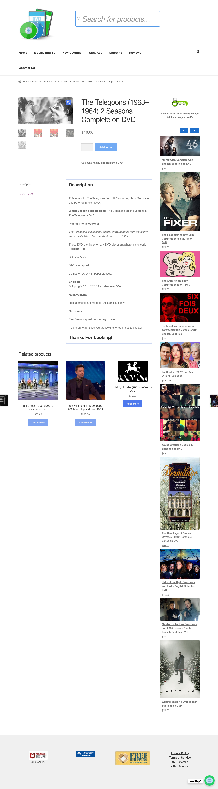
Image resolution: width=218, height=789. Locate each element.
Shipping (115, 52)
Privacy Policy (180, 753)
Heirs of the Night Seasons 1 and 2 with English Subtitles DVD (178, 586)
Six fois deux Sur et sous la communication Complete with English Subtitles (179, 329)
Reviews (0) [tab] (25, 194)
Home (23, 52)
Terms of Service (180, 757)
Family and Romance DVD (46, 81)
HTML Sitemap (179, 766)
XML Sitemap (179, 762)
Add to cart (106, 147)
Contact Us (27, 68)
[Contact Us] (209, 780)
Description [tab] (25, 184)
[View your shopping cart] (180, 49)
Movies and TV (45, 52)
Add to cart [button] (38, 422)
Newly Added (72, 52)
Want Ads (95, 52)
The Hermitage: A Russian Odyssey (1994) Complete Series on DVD (177, 536)
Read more (132, 403)
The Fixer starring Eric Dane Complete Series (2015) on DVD (178, 238)
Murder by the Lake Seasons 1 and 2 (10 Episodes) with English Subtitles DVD (179, 628)
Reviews (135, 52)
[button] (68, 102)
